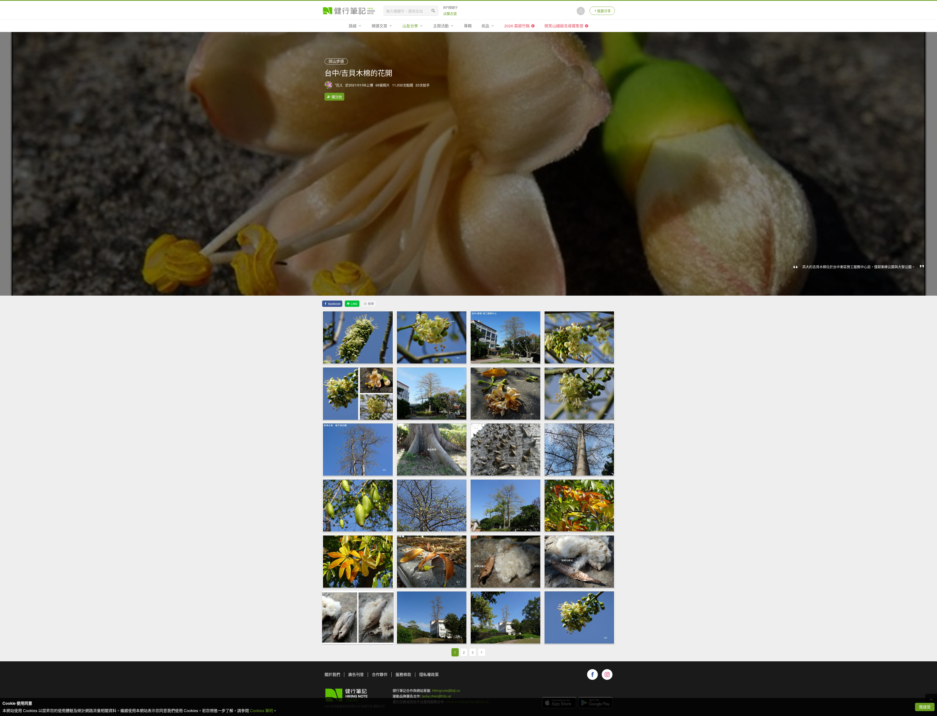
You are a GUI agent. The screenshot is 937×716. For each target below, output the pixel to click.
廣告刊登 (356, 674)
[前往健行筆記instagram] (607, 674)
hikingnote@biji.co (446, 690)
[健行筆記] (349, 10)
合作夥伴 (379, 674)
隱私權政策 (429, 674)
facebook (334, 303)
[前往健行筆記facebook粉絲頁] (592, 674)
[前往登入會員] (581, 11)
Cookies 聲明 (261, 710)
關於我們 (332, 674)
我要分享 (604, 10)
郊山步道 (336, 61)
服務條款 (403, 674)
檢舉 (371, 303)
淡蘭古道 (450, 13)
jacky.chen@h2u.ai (436, 696)
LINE (354, 303)
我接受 (925, 707)
